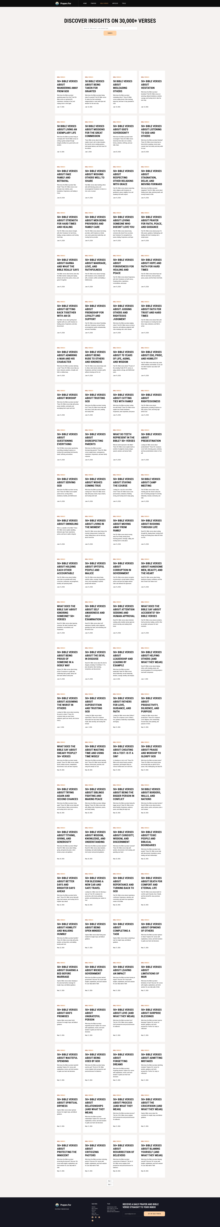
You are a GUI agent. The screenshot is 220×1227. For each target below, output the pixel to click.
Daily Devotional (111, 1210)
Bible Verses (104, 3)
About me (94, 1213)
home (85, 3)
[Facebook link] (92, 1217)
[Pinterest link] (96, 1217)
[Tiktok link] (92, 1220)
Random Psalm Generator (113, 1211)
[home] (63, 3)
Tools (124, 3)
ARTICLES (94, 1210)
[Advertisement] (110, 53)
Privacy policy (95, 1214)
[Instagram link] (99, 1217)
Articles (115, 3)
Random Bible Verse (112, 1207)
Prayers (93, 3)
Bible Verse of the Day (112, 1208)
